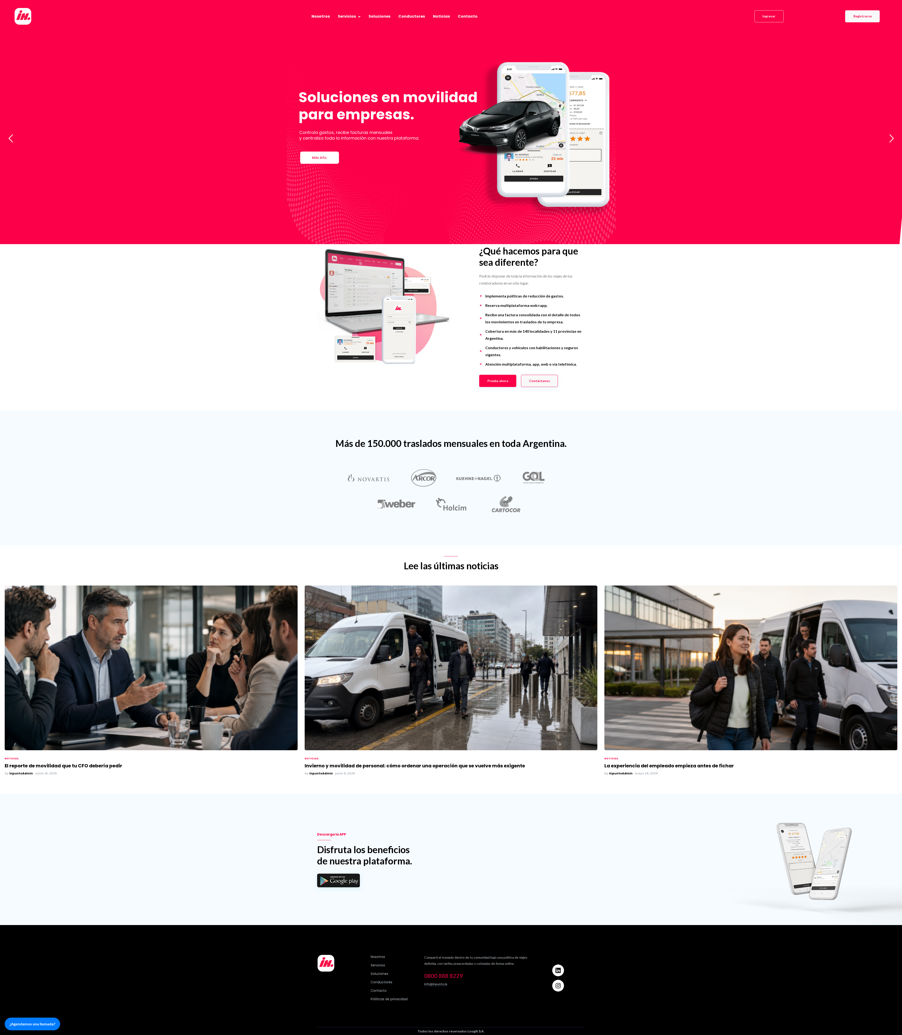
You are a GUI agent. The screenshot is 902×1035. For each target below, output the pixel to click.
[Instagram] (558, 986)
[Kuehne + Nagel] (478, 478)
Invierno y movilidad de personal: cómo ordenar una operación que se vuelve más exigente (415, 765)
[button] (769, 16)
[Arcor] (423, 478)
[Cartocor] (506, 504)
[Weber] (396, 504)
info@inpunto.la (435, 984)
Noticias (12, 758)
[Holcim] (451, 504)
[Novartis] (369, 478)
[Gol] (533, 478)
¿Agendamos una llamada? (32, 1024)
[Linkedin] (558, 970)
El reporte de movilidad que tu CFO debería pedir (63, 765)
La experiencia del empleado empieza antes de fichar (669, 765)
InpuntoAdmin (21, 773)
